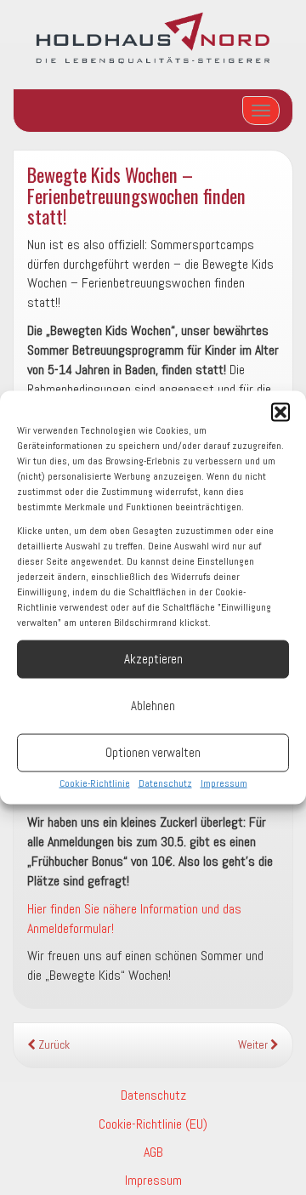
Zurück (53, 1045)
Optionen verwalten (153, 752)
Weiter (254, 1045)
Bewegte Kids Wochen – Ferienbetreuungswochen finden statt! (136, 195)
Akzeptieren (153, 659)
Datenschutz (165, 782)
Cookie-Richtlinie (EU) (153, 1124)
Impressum (224, 782)
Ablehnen (153, 705)
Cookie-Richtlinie (95, 782)
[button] (280, 411)
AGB (153, 1152)
